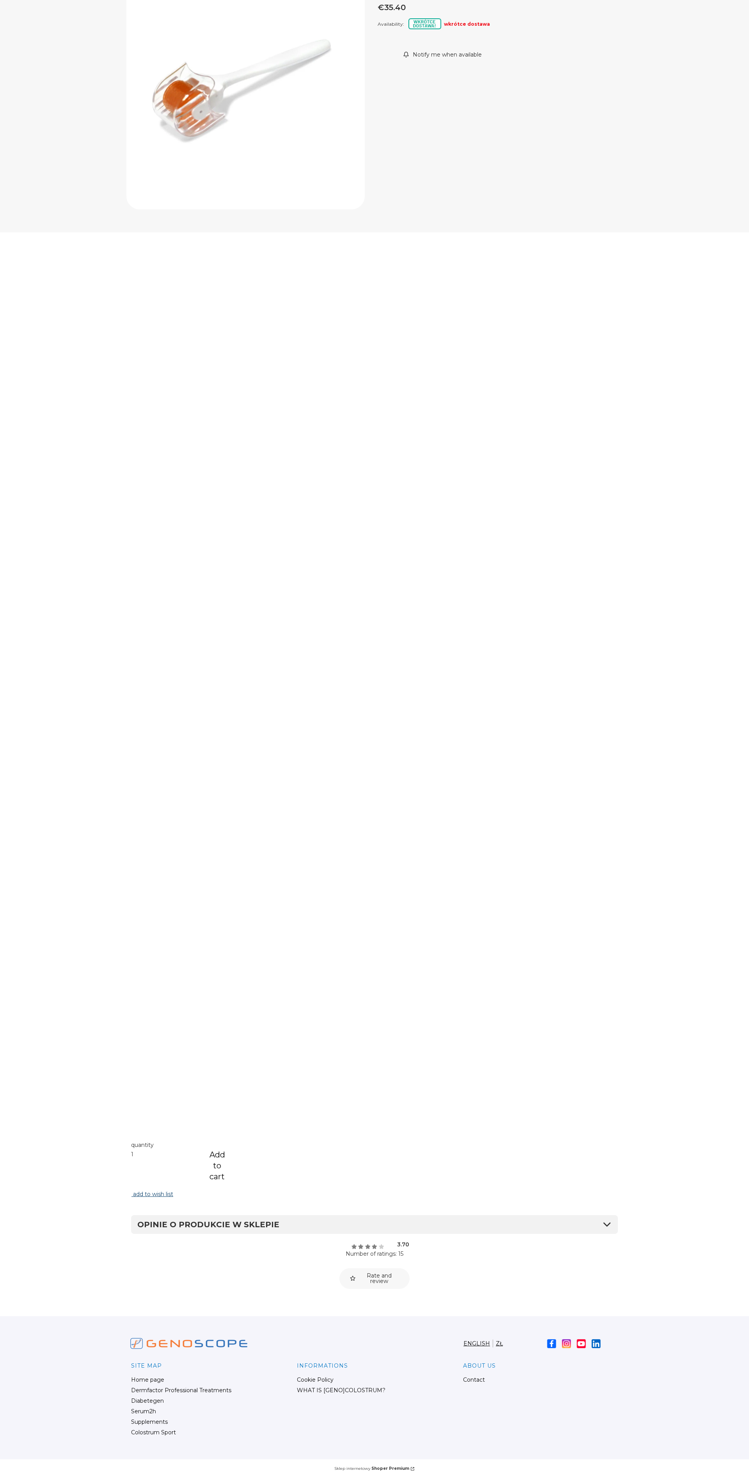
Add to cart (217, 1165)
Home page (147, 1379)
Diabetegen (147, 1400)
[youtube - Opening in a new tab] (581, 1343)
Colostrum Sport (153, 1432)
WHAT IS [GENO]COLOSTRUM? (341, 1390)
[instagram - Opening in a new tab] (566, 1343)
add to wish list (152, 1194)
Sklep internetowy (371, 1468)
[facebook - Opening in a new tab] (551, 1343)
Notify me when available (447, 54)
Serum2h (143, 1411)
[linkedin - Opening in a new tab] (596, 1343)
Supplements (149, 1421)
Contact (474, 1379)
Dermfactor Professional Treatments (181, 1390)
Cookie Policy (315, 1379)
